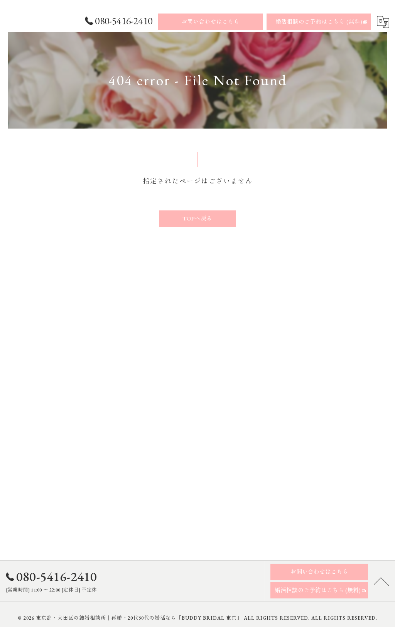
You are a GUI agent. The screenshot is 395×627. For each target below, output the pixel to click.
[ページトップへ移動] (381, 581)
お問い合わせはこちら (211, 21)
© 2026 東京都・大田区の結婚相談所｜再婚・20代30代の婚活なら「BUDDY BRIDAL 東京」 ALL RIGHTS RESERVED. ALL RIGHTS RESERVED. (197, 618)
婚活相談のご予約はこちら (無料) (319, 21)
